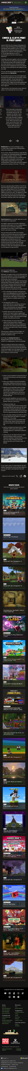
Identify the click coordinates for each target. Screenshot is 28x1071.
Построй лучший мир (6, 1021)
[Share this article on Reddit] (21, 476)
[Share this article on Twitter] (17, 476)
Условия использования (5, 1064)
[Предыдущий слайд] (10, 141)
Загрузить (17, 1018)
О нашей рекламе (4, 1066)
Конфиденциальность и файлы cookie (8, 1060)
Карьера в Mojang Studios (7, 1020)
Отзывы (16, 1015)
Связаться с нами (18, 1020)
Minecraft (4, 1006)
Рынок (16, 1006)
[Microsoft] (24, 1058)
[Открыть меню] (25, 2)
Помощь (16, 1013)
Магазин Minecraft (18, 1008)
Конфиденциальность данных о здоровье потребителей (12, 1062)
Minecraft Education (6, 1013)
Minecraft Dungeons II (6, 1008)
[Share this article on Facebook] (25, 476)
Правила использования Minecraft (7, 1049)
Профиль (17, 1024)
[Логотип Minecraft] (7, 3)
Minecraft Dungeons (6, 1010)
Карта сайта (17, 1017)
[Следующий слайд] (17, 141)
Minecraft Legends (5, 1011)
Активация (17, 1025)
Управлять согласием (19, 1049)
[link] (5, 993)
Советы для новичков (19, 1012)
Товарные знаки (15, 1064)
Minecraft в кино (5, 1023)
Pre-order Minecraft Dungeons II (13, 9)
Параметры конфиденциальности (10, 1068)
